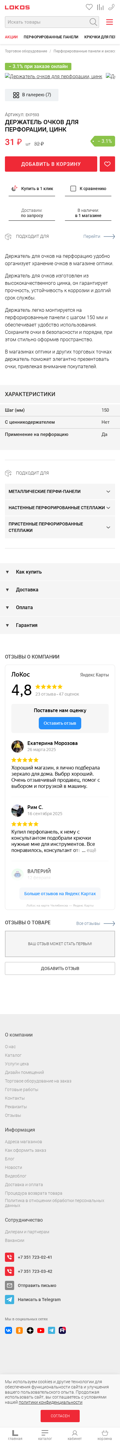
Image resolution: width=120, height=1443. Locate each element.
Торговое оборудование (26, 51)
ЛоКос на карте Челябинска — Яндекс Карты (60, 905)
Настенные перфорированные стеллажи (57, 507)
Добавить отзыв (60, 968)
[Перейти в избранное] (89, 7)
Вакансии (14, 1240)
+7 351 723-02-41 (111, 6)
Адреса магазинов (23, 1141)
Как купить (28, 572)
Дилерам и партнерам (27, 1231)
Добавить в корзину (51, 164)
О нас (10, 1046)
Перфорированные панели (51, 37)
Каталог (13, 1055)
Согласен (60, 1416)
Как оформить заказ (25, 1150)
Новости (13, 1167)
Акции (11, 37)
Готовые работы (21, 1089)
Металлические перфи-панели (45, 491)
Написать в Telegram (39, 1299)
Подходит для (58, 236)
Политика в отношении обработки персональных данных (54, 1203)
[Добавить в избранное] (107, 164)
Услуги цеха (17, 1063)
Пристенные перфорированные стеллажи (46, 527)
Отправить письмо (37, 1285)
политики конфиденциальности (50, 1402)
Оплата (24, 607)
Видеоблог (15, 1176)
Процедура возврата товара (33, 1193)
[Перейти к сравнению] (100, 7)
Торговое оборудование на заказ (38, 1080)
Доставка (26, 590)
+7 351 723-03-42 (35, 1271)
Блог (9, 1158)
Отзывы (13, 1115)
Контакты (15, 1098)
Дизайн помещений (24, 1072)
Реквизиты (16, 1106)
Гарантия (26, 625)
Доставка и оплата (24, 1184)
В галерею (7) (36, 94)
